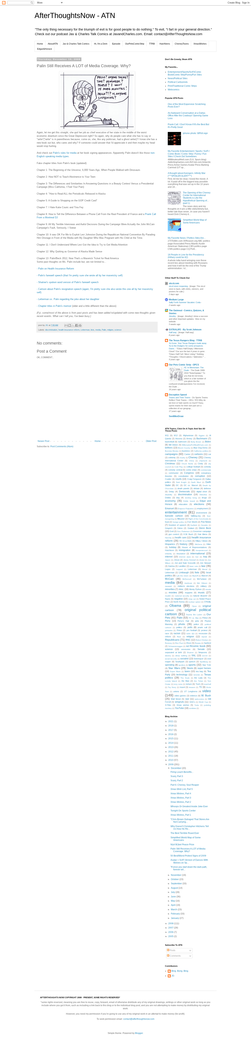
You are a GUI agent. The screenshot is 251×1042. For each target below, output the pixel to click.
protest (204, 630)
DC (177, 485)
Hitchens (198, 544)
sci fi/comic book (195, 645)
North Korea (178, 602)
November (176, 875)
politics (179, 627)
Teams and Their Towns (180, 397)
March (174, 909)
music (201, 592)
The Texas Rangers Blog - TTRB (185, 340)
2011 (171, 756)
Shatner (190, 652)
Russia (198, 643)
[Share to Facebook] (76, 325)
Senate (201, 649)
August (174, 888)
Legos (168, 569)
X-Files (168, 705)
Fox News (206, 522)
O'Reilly (207, 602)
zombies (192, 708)
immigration (185, 550)
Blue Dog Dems (200, 448)
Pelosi (205, 618)
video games (180, 696)
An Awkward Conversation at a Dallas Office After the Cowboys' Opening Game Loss (188, 116)
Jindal (201, 560)
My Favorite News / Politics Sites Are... (186, 238)
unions (176, 691)
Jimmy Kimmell (189, 560)
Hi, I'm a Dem (100, 44)
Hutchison (169, 550)
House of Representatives (194, 547)
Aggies (202, 436)
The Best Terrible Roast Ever (185, 833)
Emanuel (169, 508)
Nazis (167, 599)
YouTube (179, 708)
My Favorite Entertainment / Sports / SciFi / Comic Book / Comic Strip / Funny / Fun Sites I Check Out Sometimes (189, 154)
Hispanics (170, 544)
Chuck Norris (187, 464)
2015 (171, 738)
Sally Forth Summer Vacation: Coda (185, 302)
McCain (169, 578)
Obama (175, 605)
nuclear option (194, 602)
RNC (188, 640)
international (197, 553)
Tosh (198, 684)
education (183, 504)
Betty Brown (196, 442)
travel (182, 687)
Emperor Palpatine (186, 509)
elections (199, 504)
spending (169, 665)
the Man (185, 681)
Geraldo (204, 525)
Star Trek (206, 665)
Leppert (179, 569)
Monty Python (195, 589)
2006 (171, 932)
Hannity (168, 538)
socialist (184, 658)
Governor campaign (202, 531)
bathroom (182, 442)
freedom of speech (177, 525)
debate (196, 488)
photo (181, 624)
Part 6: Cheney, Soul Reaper (185, 785)
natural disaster (200, 596)
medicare (188, 583)
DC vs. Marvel (191, 485)
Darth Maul (196, 482)
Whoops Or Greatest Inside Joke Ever (189, 806)
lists (92, 330)
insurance (181, 553)
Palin (104, 330)
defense (207, 488)
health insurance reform (69, 330)
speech (192, 661)
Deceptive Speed (178, 394)
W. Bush (206, 695)
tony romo (178, 684)
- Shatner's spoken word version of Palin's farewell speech (67, 282)
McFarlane (202, 579)
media (98, 330)
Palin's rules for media (64, 152)
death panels (183, 488)
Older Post (151, 441)
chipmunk (203, 461)
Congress (189, 473)
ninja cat (192, 599)
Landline (182, 566)
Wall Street (176, 699)
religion (110, 330)
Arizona (178, 438)
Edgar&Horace (44, 49)
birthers (169, 447)
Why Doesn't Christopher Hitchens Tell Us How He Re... (190, 827)
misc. (181, 589)
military (203, 586)
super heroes (204, 668)
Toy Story (172, 687)
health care (180, 537)
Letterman (85, 330)
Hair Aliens (202, 534)
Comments (175, 956)
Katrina (171, 566)
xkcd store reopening (178, 286)
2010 (171, 760)
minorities (170, 589)
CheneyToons (182, 44)
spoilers (182, 665)
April (173, 905)
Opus (194, 606)
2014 (171, 743)
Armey (189, 438)
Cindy (200, 463)
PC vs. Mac (194, 618)
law (203, 565)
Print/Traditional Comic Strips (182, 86)
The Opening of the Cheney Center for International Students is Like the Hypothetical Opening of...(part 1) (196, 198)
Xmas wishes (183, 705)
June (173, 896)
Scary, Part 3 (177, 776)
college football (193, 467)
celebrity (172, 457)
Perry (167, 621)
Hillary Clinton (201, 541)
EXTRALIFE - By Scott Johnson (185, 329)
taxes (187, 671)
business (186, 451)
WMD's (192, 702)
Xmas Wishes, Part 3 (181, 797)
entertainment (176, 512)
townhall (207, 684)
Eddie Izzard (189, 501)
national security (182, 596)
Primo (179, 630)
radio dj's (190, 634)
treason (192, 687)
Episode (116, 44)
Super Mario (175, 671)
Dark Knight (181, 482)
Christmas (170, 463)
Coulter (168, 479)
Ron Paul (179, 643)
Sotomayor (198, 659)
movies (173, 592)
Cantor (187, 454)
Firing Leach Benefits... (182, 772)
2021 (171, 721)
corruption (200, 476)
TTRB (152, 44)
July (173, 892)
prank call (202, 627)
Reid (179, 637)
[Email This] (66, 325)
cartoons (198, 454)
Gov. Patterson (183, 531)
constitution (183, 476)
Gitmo (180, 528)
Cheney (193, 457)
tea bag (199, 671)
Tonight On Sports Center (183, 810)
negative (178, 599)
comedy (207, 467)
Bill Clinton (173, 445)
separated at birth (173, 652)
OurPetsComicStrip (134, 44)
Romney (168, 643)
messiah (168, 586)
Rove (189, 643)
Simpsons (202, 652)
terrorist (196, 675)
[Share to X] (73, 325)
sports (192, 664)
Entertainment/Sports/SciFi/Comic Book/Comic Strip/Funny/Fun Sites (185, 73)
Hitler (208, 544)
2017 (171, 730)
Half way (173, 332)
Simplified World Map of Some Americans (195, 221)
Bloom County (184, 448)
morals (208, 589)
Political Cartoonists (178, 82)
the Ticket (198, 681)
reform (168, 636)
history (183, 544)
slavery (168, 656)
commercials (206, 470)
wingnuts (179, 702)
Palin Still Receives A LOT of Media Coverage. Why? (188, 850)
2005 (171, 936)
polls (190, 627)
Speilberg (204, 662)
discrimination (51, 330)
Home (40, 44)
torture (189, 684)
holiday (172, 547)
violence (193, 696)
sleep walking (181, 656)
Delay (171, 491)
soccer (205, 656)
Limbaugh (184, 572)
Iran (197, 557)
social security (171, 659)
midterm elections (186, 586)
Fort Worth (192, 522)
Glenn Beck (205, 528)
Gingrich (169, 528)
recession (203, 633)
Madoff (195, 576)
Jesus (177, 560)
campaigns (171, 454)
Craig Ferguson (194, 479)
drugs (204, 498)
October (175, 879)
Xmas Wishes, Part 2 (181, 802)
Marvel (205, 576)
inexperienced (202, 550)
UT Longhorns (191, 691)
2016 (171, 734)
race (167, 633)
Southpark (179, 661)
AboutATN (53, 44)
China (191, 461)
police (196, 624)
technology (181, 674)
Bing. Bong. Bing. (180, 971)
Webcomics (173, 89)
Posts (172, 950)
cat (209, 454)
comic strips (191, 470)
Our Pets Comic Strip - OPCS (184, 364)
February (175, 913)
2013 (171, 747)
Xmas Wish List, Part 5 (182, 789)
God (171, 531)
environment (201, 513)
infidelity (168, 554)
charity (182, 458)
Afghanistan (188, 435)
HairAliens (164, 44)
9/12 (176, 435)
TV (200, 687)
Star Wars (174, 668)
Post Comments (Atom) (61, 446)
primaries (169, 630)
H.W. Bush (188, 534)
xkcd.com (174, 283)
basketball (169, 442)
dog (178, 498)
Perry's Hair (183, 621)
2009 (171, 764)
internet (169, 556)
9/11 (167, 435)
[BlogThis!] (69, 325)
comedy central (175, 470)
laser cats (194, 566)
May (173, 901)
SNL (193, 655)
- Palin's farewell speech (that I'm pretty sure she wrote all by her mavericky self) (80, 275)
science (117, 330)
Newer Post (43, 441)
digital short (201, 491)
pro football (192, 630)
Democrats (184, 491)
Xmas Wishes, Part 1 (181, 815)
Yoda (196, 705)
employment (202, 508)
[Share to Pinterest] (80, 325)
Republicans (172, 639)
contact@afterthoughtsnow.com (138, 1019)
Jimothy (172, 316)
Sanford (207, 643)
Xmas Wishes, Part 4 (181, 793)
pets (197, 621)
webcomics (199, 699)
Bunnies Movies (171, 451)
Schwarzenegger (175, 646)
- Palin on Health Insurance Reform (55, 268)
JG (172, 975)
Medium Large (176, 299)
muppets (189, 592)
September (176, 883)
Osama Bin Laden (194, 615)
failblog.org (195, 516)
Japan (167, 560)
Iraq (205, 556)
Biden (208, 441)
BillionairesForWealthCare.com (195, 445)
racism (177, 633)
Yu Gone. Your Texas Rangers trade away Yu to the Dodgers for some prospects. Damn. (188, 346)
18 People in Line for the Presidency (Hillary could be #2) (186, 256)
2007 (171, 927)
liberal (204, 569)
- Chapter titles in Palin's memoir (54, 306)
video (206, 691)
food (167, 522)
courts (178, 479)
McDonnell (186, 579)
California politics (201, 451)
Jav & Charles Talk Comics (76, 44)
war (187, 699)
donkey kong (191, 498)
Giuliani (191, 528)
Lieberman (169, 572)
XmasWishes (200, 44)
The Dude (185, 678)
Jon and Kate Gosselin (185, 563)
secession (185, 649)
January (175, 918)
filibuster (181, 519)
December (176, 768)
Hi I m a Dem (185, 541)
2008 (171, 923)
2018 (171, 725)
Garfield (193, 525)
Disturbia (203, 495)
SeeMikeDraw (176, 416)
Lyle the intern (182, 576)
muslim (168, 596)
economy (170, 500)
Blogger (139, 1033)
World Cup (203, 702)
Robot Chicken (202, 640)
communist (173, 473)
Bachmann (201, 438)
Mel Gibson (202, 583)
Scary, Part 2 (177, 780)
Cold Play (179, 467)
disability (168, 495)
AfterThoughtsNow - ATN (75, 15)
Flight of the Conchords (198, 519)
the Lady (198, 678)
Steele (190, 668)
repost (204, 637)
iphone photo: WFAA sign (195, 133)
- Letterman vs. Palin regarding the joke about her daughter (68, 299)
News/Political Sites (177, 78)
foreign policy (178, 522)
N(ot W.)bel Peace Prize (182, 844)
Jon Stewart (205, 563)
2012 (171, 751)
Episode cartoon (174, 516)
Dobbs (168, 498)
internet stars (185, 557)
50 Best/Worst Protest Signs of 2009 (188, 855)
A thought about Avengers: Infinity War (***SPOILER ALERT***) (186, 174)
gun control (173, 534)
